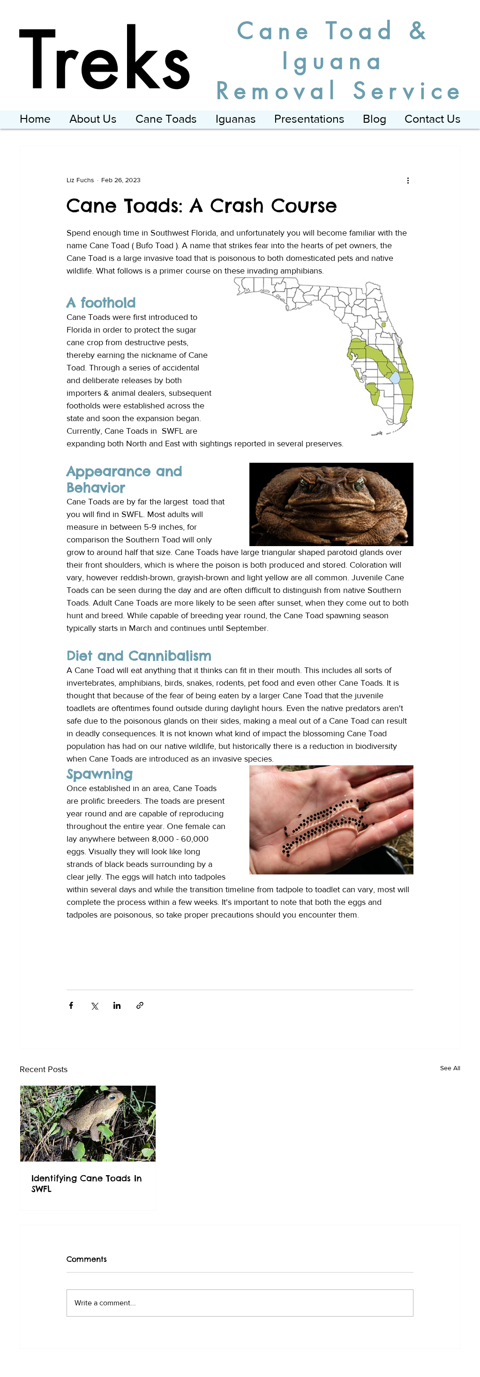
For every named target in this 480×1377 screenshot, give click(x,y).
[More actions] (407, 179)
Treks (107, 60)
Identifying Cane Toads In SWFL (86, 1183)
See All (450, 1068)
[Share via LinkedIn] (116, 1005)
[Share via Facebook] (71, 1005)
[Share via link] (139, 1005)
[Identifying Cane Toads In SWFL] (88, 1124)
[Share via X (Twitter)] (94, 1005)
